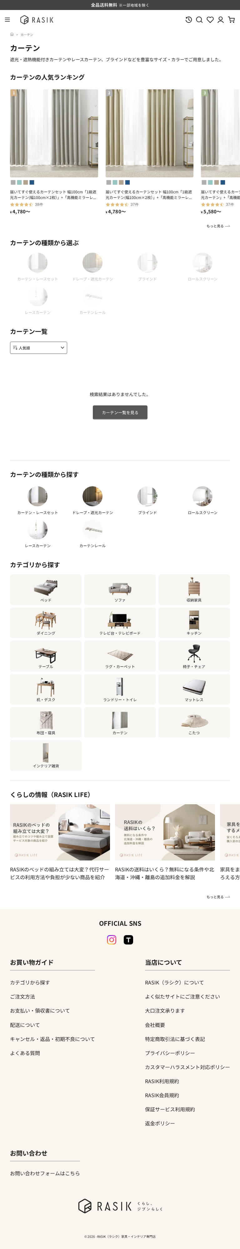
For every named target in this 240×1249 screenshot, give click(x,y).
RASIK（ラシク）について (174, 982)
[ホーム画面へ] (12, 34)
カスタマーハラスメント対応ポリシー (187, 1067)
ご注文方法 (22, 996)
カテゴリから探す (30, 982)
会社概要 (155, 1024)
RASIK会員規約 (162, 1095)
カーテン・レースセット (37, 512)
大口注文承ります (165, 1010)
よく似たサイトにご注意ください (182, 996)
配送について (25, 1024)
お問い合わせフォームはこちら (45, 1173)
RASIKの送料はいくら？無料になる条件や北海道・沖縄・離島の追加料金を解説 (164, 873)
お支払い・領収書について (40, 1010)
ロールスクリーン (203, 512)
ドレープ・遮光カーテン (92, 512)
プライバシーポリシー (170, 1053)
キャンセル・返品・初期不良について (52, 1039)
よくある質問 (25, 1053)
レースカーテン (38, 545)
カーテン (27, 34)
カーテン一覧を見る (120, 412)
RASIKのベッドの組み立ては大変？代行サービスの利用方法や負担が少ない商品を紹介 (59, 873)
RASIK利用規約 (162, 1081)
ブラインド (147, 512)
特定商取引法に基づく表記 (175, 1039)
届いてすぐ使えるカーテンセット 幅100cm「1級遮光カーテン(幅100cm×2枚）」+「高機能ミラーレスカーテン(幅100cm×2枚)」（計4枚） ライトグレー (53, 194)
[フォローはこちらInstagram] (111, 939)
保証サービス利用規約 (170, 1109)
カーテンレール (92, 545)
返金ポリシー (160, 1123)
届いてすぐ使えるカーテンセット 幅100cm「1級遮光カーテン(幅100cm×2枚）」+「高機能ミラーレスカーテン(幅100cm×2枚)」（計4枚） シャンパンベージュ (149, 194)
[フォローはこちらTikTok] (128, 939)
